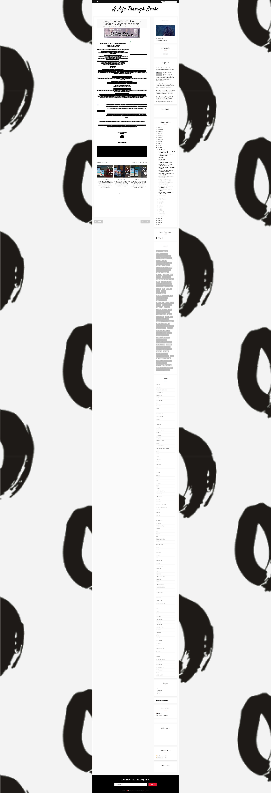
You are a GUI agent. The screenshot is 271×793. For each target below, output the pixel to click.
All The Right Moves (162, 253)
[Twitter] (143, 162)
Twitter (122, 135)
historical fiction (161, 300)
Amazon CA (122, 151)
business (169, 267)
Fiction (158, 288)
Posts (158, 755)
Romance (159, 337)
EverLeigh (159, 713)
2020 (159, 139)
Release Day (160, 335)
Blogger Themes (147, 790)
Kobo (122, 153)
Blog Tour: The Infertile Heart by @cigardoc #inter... (165, 186)
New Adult (165, 318)
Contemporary (166, 276)
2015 (159, 218)
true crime (159, 356)
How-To (164, 304)
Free (163, 288)
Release (169, 332)
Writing (169, 360)
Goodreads (122, 137)
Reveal (166, 335)
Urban (171, 356)
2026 (159, 127)
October (161, 197)
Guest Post (169, 295)
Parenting (159, 325)
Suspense (159, 351)
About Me (159, 690)
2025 (159, 129)
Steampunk (159, 349)
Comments (160, 757)
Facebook (122, 133)
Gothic (163, 290)
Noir (164, 321)
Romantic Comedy (161, 339)
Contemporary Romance (124, 26)
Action (158, 251)
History (171, 302)
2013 (159, 222)
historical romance (162, 302)
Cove (172, 279)
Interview (132, 26)
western (168, 358)
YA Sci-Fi (159, 370)
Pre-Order (170, 328)
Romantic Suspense (162, 342)
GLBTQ (158, 290)
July (160, 203)
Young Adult (166, 370)
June (160, 206)
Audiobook (167, 256)
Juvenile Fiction (161, 309)
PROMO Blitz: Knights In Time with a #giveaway (166, 168)
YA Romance (169, 367)
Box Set (167, 265)
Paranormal (166, 323)
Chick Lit (159, 272)
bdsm (158, 258)
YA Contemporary (161, 363)
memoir (169, 314)
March (160, 212)
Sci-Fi (163, 344)
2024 (159, 131)
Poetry (165, 325)
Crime (158, 281)
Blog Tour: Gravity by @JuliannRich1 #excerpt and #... (166, 193)
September (161, 200)
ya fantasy (168, 365)
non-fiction (170, 321)
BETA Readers (164, 258)
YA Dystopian (160, 365)
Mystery (159, 318)
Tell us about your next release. (122, 93)
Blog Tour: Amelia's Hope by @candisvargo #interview (164, 180)
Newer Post (98, 221)
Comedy (159, 276)
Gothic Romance (161, 293)
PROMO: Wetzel (161, 159)
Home (158, 688)
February (161, 213)
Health (158, 297)
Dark (162, 281)
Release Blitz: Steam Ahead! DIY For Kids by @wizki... (166, 174)
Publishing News (161, 332)
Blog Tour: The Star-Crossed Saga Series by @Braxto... (166, 177)
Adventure (165, 251)
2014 (159, 220)
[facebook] (95, 2)
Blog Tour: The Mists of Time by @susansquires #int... (165, 183)
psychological (166, 330)
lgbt (158, 311)
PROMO (158, 330)
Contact (159, 692)
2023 (159, 133)
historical (164, 297)
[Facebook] (139, 162)
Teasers (159, 353)
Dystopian (164, 283)
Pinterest (122, 136)
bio (171, 258)
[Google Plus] (141, 162)
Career (158, 427)
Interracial (160, 307)
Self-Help (168, 344)
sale (170, 342)
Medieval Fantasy (161, 314)
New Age (159, 321)
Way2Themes (133, 790)
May (160, 207)
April (160, 209)
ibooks (122, 155)
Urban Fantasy (160, 358)
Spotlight (167, 346)
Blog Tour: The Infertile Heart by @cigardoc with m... (165, 155)
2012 (159, 224)
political (171, 325)
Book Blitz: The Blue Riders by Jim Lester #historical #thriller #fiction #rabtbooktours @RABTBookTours (165, 85)
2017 (159, 145)
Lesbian (169, 309)
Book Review (168, 263)
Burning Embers (161, 267)
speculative (160, 346)
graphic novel (160, 295)
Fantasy (170, 286)
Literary (163, 311)
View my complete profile (161, 715)
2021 (159, 137)
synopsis (166, 351)
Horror (159, 304)
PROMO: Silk (161, 157)
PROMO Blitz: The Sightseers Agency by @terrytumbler (166, 151)
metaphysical (160, 316)
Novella (159, 323)
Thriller (165, 353)
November (161, 195)
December (161, 149)
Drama (158, 283)
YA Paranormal (160, 367)
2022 (159, 135)
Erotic (158, 286)
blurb (165, 260)
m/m (168, 311)
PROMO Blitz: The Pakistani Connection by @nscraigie (165, 162)
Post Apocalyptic (161, 328)
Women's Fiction (137, 26)
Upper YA (166, 356)
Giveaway (168, 288)
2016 (159, 147)
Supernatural (167, 349)
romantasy (166, 337)
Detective (168, 281)
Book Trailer (160, 265)
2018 (159, 143)
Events (158, 693)
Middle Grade (168, 316)
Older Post (145, 221)
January (161, 215)
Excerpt (164, 286)
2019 (159, 141)
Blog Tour (117, 26)
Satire (158, 344)
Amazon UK (122, 150)
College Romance (168, 274)
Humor (170, 304)
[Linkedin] (146, 162)
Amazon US (122, 148)
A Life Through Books (135, 9)
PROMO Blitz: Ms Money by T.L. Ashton (165, 190)
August (160, 201)
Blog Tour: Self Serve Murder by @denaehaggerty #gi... (165, 165)
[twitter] (97, 2)
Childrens (165, 272)
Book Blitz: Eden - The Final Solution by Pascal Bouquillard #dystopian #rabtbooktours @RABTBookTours (165, 92)
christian (159, 274)
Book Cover (160, 263)
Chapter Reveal (160, 429)
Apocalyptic (160, 256)
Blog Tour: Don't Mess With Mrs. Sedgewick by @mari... (165, 171)
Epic (170, 283)
